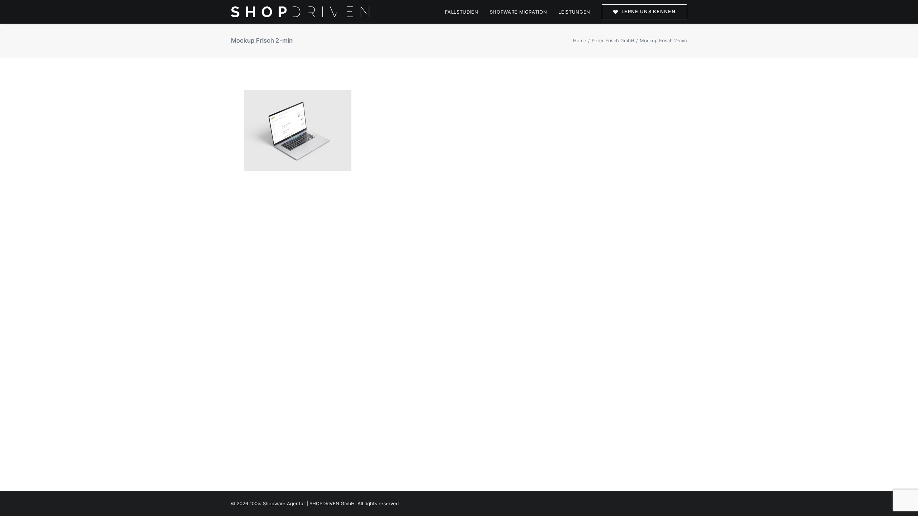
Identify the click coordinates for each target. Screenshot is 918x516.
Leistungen (574, 12)
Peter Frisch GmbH (613, 40)
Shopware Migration (518, 12)
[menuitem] (464, 12)
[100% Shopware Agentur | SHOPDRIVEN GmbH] (300, 11)
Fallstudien (461, 12)
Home (579, 40)
